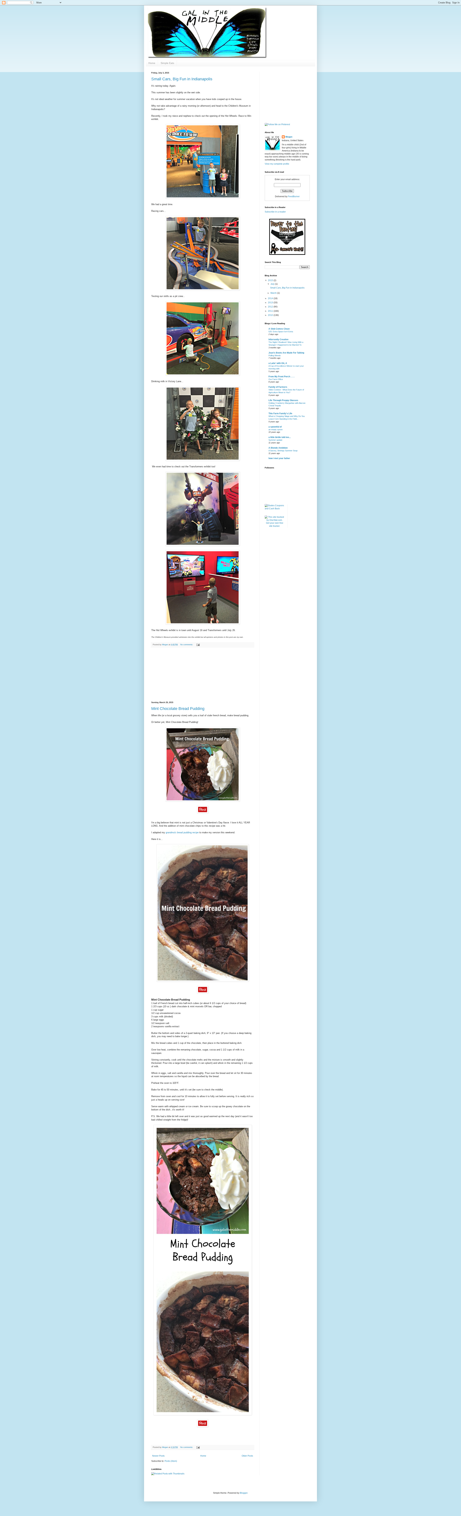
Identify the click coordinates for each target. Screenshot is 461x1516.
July (272, 284)
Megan (288, 137)
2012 (271, 306)
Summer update (275, 440)
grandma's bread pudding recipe (182, 832)
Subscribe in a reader (275, 212)
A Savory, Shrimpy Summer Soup (282, 451)
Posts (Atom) (171, 1461)
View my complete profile (277, 164)
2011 (271, 311)
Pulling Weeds (274, 355)
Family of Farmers (277, 387)
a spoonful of (275, 427)
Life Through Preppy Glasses (283, 400)
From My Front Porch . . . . (281, 376)
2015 (271, 280)
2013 (271, 302)
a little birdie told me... (279, 437)
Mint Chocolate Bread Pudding (177, 708)
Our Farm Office (275, 379)
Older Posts (247, 1456)
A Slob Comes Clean (279, 329)
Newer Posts (158, 1456)
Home (151, 63)
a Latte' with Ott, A (277, 363)
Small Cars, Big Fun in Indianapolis (181, 79)
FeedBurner (294, 196)
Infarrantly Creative (278, 339)
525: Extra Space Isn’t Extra (280, 331)
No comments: (187, 644)
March (273, 293)
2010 (271, 315)
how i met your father (279, 458)
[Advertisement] (203, 674)
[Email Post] (198, 644)
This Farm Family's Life (280, 413)
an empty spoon (275, 429)
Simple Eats (167, 63)
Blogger (243, 1493)
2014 (271, 298)
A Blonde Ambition (278, 448)
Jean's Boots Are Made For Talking (286, 353)
